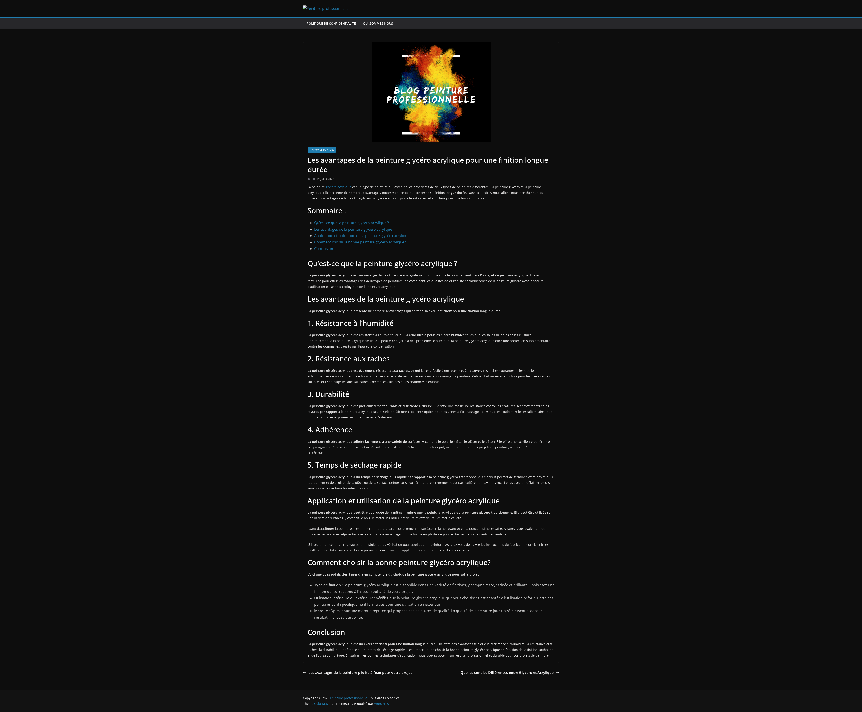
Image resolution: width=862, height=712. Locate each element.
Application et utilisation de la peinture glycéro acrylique (361, 235)
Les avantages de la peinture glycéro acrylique (353, 229)
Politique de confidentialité (331, 23)
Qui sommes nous (378, 23)
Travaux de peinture (321, 149)
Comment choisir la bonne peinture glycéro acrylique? (360, 242)
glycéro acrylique (338, 187)
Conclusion (323, 248)
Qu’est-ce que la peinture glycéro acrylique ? (351, 222)
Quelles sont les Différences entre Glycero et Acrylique (507, 672)
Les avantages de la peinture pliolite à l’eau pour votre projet (360, 672)
